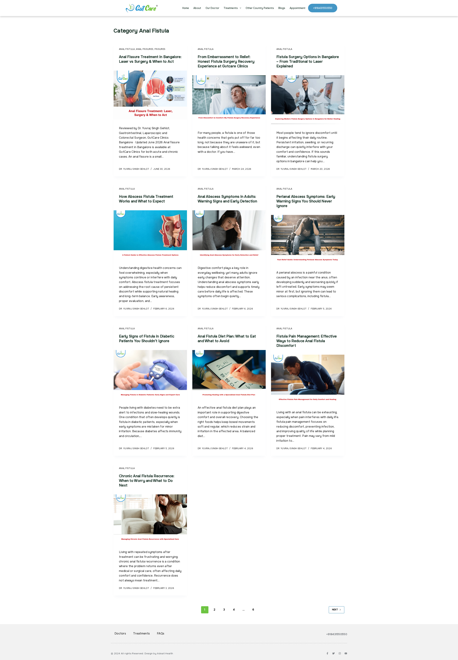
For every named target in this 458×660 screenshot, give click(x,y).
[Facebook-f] (327, 653)
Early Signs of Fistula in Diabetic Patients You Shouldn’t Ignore (146, 338)
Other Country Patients (260, 8)
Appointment (297, 8)
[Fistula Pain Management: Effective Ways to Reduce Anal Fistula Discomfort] (307, 379)
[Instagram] (339, 653)
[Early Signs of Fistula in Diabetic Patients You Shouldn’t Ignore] (150, 374)
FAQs (160, 633)
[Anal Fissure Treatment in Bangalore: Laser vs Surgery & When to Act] (150, 95)
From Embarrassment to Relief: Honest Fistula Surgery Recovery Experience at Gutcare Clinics (226, 61)
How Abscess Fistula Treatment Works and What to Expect (146, 199)
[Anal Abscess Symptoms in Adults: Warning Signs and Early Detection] (229, 234)
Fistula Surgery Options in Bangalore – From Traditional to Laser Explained (307, 61)
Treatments (231, 8)
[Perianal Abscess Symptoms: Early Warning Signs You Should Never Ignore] (307, 239)
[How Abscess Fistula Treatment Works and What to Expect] (150, 234)
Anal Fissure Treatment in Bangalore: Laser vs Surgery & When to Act (150, 59)
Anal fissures (144, 49)
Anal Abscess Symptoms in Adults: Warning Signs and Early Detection (227, 199)
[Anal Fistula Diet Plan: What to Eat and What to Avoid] (229, 374)
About (197, 8)
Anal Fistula (127, 49)
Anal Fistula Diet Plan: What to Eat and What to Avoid (227, 338)
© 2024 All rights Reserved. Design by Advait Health (142, 653)
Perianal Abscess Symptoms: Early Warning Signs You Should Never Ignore (305, 201)
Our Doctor (212, 8)
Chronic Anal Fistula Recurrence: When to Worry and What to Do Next (146, 481)
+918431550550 (322, 8)
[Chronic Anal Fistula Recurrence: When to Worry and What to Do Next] (150, 518)
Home (185, 8)
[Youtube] (346, 653)
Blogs (281, 8)
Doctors (120, 633)
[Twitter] (333, 653)
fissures (160, 49)
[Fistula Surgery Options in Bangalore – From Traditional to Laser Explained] (307, 99)
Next (335, 609)
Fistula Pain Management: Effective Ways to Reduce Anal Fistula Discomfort (306, 341)
